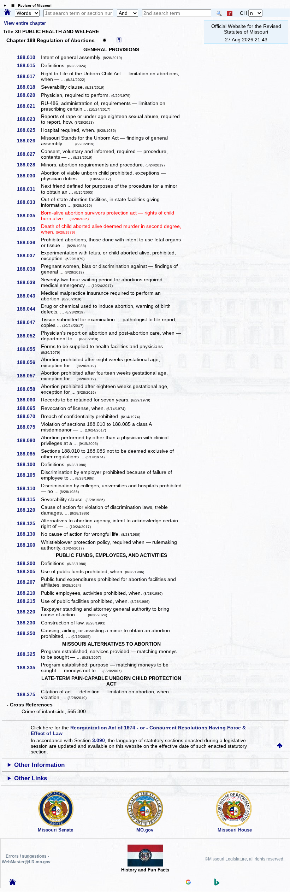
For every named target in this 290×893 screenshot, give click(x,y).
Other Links (30, 778)
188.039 (28, 282)
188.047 (28, 322)
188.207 (28, 582)
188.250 (28, 633)
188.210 (28, 593)
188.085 (28, 454)
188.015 (28, 65)
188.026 (28, 140)
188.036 (28, 242)
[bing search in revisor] (216, 884)
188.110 (28, 488)
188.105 (28, 475)
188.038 (28, 269)
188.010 (28, 57)
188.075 (28, 427)
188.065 (28, 408)
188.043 (28, 296)
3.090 (98, 740)
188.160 (28, 545)
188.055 (28, 349)
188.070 (28, 416)
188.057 (28, 375)
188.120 (28, 510)
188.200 (28, 563)
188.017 (28, 76)
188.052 (28, 336)
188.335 (28, 667)
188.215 (28, 601)
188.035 (28, 215)
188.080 (28, 440)
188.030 (28, 175)
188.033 (28, 202)
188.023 (28, 119)
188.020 (28, 95)
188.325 (28, 654)
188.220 (28, 612)
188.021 (28, 106)
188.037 (28, 255)
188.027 (28, 154)
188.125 (28, 523)
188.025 (28, 130)
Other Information (39, 765)
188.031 (28, 189)
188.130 (28, 534)
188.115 (28, 499)
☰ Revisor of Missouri (30, 5)
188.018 (28, 87)
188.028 (28, 165)
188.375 (28, 694)
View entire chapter (25, 23)
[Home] (7, 12)
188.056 (28, 362)
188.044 (28, 309)
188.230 (28, 622)
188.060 (28, 400)
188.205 (28, 571)
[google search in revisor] (188, 883)
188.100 (28, 464)
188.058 (28, 389)
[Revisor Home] (12, 883)
